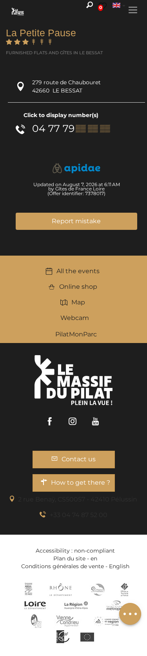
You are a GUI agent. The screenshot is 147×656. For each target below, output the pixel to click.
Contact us (79, 459)
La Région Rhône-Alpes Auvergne (76, 605)
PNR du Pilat (37, 621)
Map (78, 302)
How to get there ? (80, 482)
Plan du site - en (75, 558)
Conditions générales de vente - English (75, 566)
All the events (78, 271)
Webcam (74, 318)
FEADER (106, 621)
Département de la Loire (35, 605)
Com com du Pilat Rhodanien (97, 589)
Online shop (78, 286)
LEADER (62, 636)
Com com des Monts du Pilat (28, 589)
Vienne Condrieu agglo (68, 621)
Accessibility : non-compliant (75, 551)
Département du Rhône (60, 589)
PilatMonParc (76, 334)
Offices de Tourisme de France (124, 589)
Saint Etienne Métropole (116, 605)
